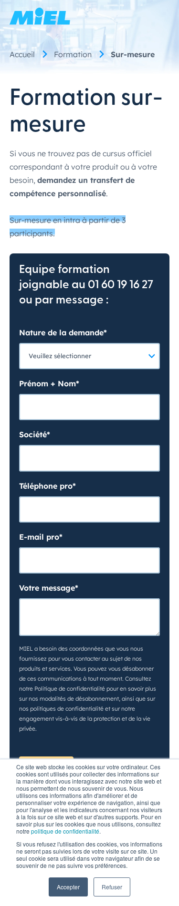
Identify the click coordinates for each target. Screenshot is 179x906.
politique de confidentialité (65, 831)
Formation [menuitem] (73, 54)
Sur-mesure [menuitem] (133, 54)
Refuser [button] (112, 887)
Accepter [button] (68, 887)
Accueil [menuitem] (22, 54)
